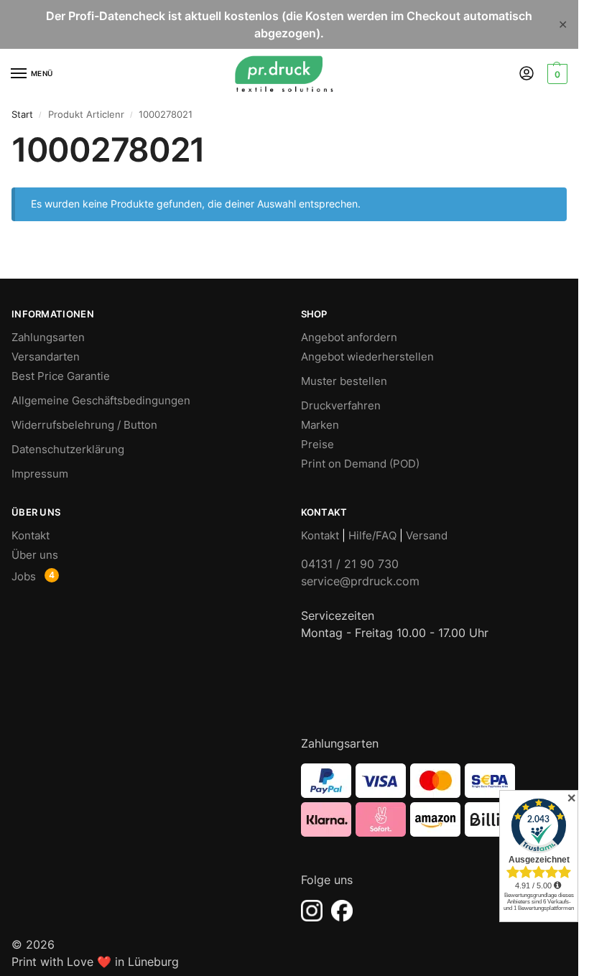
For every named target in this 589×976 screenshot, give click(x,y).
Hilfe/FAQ (372, 535)
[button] (555, 74)
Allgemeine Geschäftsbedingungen (100, 400)
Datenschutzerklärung (67, 449)
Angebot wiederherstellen (367, 356)
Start (22, 114)
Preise (317, 444)
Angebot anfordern (349, 337)
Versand (426, 535)
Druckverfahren (341, 405)
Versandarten (45, 356)
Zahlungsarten (48, 337)
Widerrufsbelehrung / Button (84, 425)
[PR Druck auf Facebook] (342, 910)
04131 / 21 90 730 (350, 564)
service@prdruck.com (360, 581)
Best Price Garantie (60, 376)
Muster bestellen (344, 381)
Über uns (34, 555)
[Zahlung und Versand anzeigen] (434, 800)
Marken (320, 425)
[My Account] (526, 74)
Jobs (23, 576)
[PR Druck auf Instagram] (312, 910)
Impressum (39, 474)
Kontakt (30, 535)
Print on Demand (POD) (360, 463)
